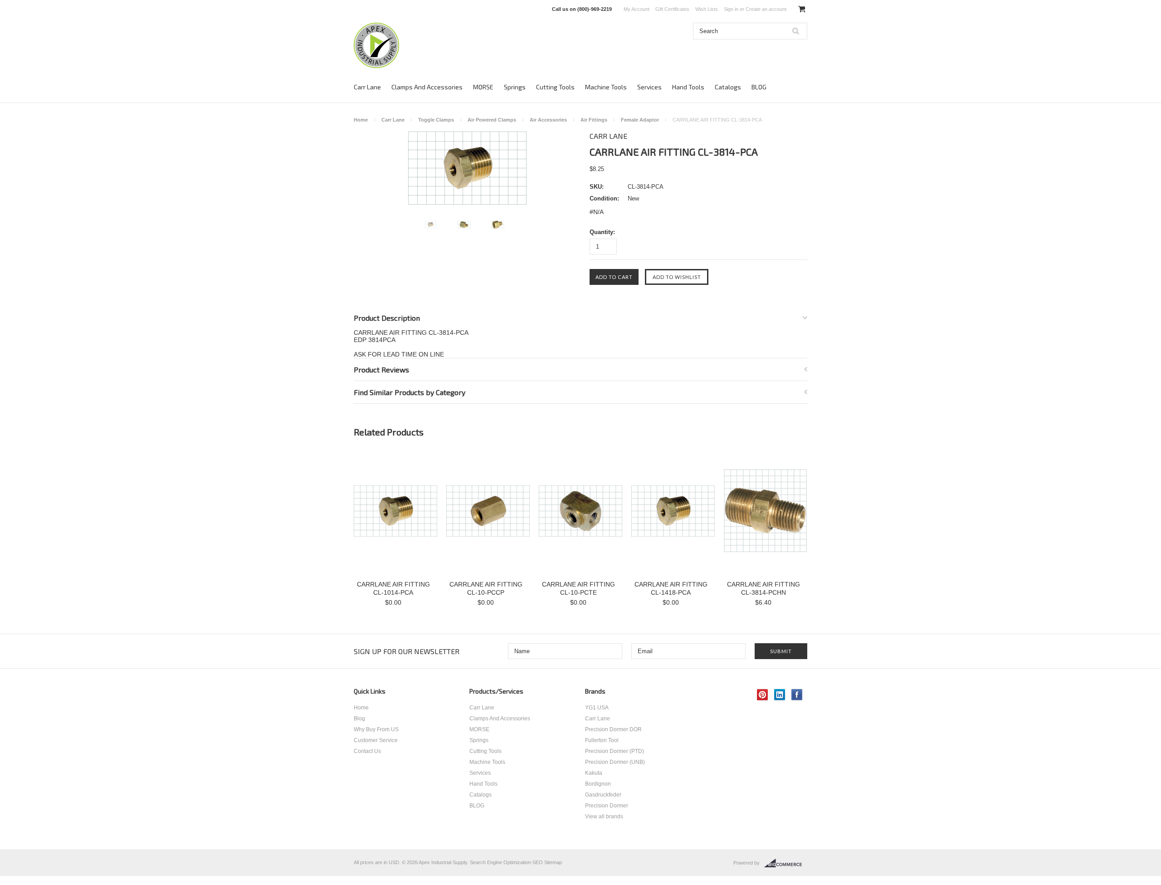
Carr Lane (367, 87)
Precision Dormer (606, 805)
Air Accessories (548, 119)
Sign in (731, 9)
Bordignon (598, 784)
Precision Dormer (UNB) (615, 762)
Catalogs (728, 87)
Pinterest (762, 694)
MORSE (483, 87)
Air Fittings (593, 119)
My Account (636, 9)
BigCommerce (785, 863)
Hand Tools (688, 87)
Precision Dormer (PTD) (614, 751)
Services (649, 87)
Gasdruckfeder (603, 795)
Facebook (797, 694)
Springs (515, 87)
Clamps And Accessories (427, 87)
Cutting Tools (555, 87)
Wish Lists (706, 9)
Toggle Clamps (436, 119)
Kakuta (593, 773)
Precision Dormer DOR (613, 729)
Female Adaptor (640, 119)
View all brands (604, 816)
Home (361, 119)
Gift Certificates (672, 9)
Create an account (766, 9)
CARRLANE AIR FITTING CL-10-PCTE (578, 588)
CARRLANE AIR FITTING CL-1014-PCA (393, 588)
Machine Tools (606, 87)
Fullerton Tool (602, 740)
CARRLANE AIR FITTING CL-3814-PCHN (763, 588)
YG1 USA (597, 707)
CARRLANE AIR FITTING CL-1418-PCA (670, 588)
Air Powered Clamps (492, 119)
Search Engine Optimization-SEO (506, 862)
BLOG (758, 87)
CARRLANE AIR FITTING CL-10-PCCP (485, 588)
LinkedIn (779, 694)
